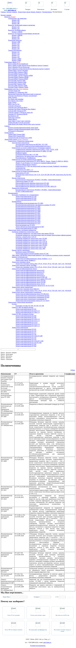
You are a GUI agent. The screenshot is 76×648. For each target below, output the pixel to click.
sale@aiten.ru (12, 10)
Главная (3, 12)
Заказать (69, 597)
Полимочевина (47, 12)
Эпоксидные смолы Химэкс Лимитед (30, 12)
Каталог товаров (11, 12)
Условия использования (38, 645)
